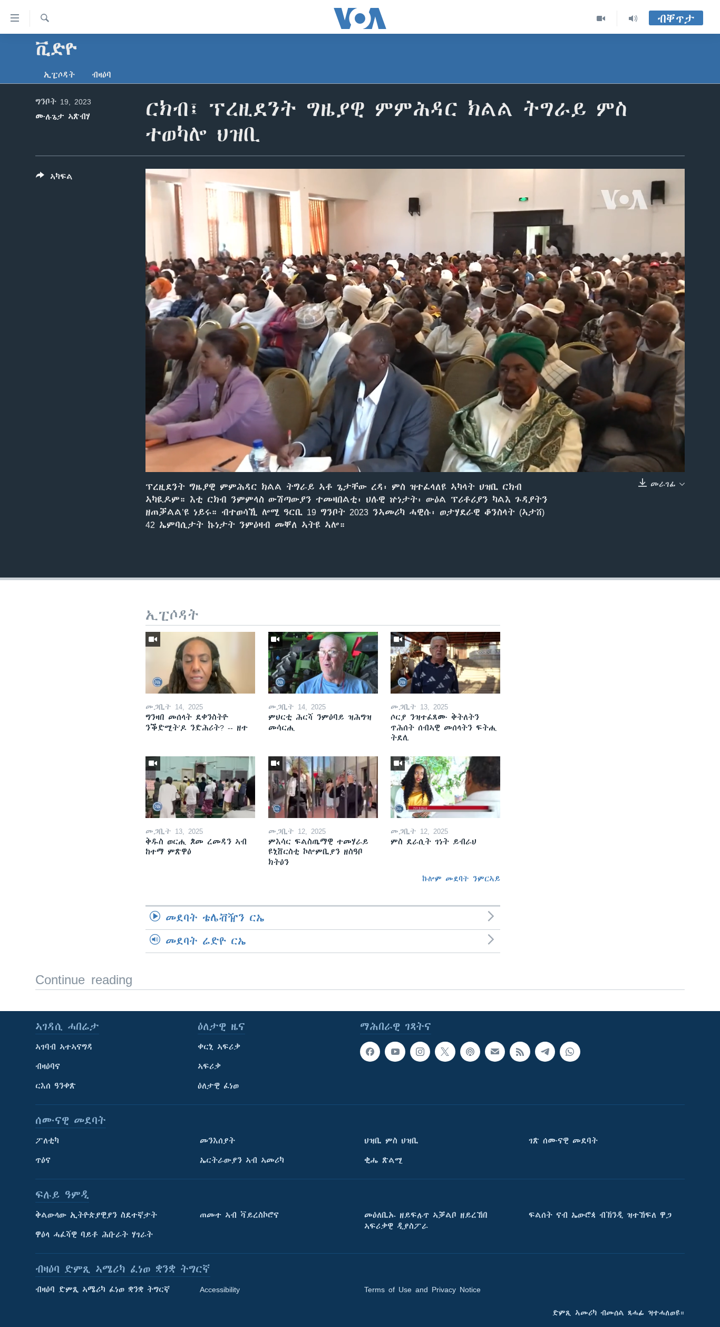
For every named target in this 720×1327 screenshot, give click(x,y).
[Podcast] (470, 1052)
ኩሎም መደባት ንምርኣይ (461, 878)
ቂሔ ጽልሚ (383, 1160)
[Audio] (633, 18)
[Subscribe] (495, 1052)
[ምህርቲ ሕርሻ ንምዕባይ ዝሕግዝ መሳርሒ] (323, 663)
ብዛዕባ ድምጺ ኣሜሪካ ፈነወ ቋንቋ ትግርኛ (102, 1289)
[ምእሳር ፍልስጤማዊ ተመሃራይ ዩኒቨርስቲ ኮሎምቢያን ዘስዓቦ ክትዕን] (323, 787)
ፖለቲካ (47, 1141)
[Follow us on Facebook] (370, 1052)
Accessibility (220, 1289)
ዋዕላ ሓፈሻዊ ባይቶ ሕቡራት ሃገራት (94, 1234)
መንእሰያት (217, 1141)
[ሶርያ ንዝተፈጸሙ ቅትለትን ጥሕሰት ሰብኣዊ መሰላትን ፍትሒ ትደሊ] (445, 663)
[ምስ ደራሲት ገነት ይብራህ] (445, 787)
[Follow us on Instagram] (420, 1052)
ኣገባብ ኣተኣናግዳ (64, 1047)
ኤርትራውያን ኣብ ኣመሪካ (242, 1160)
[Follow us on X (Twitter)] (445, 1052)
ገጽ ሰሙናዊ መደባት (563, 1141)
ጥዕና (43, 1160)
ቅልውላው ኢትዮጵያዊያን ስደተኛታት (96, 1215)
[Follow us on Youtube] (395, 1052)
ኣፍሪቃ (209, 1066)
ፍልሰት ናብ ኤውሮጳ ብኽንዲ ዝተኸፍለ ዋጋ (600, 1215)
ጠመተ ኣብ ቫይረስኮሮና (239, 1215)
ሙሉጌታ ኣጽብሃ (62, 116)
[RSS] (520, 1052)
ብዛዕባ (101, 75)
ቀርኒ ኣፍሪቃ (219, 1047)
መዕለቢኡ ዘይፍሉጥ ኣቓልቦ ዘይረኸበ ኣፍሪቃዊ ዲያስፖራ (426, 1220)
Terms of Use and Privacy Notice (422, 1289)
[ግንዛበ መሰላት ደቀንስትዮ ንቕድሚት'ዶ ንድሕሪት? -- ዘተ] (200, 663)
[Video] (601, 18)
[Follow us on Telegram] (545, 1052)
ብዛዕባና (47, 1066)
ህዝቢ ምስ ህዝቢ (391, 1141)
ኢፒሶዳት (59, 75)
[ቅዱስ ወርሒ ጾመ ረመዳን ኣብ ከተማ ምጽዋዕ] (200, 787)
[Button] (54, 178)
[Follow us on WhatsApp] (570, 1052)
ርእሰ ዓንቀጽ (55, 1086)
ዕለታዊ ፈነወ (218, 1086)
